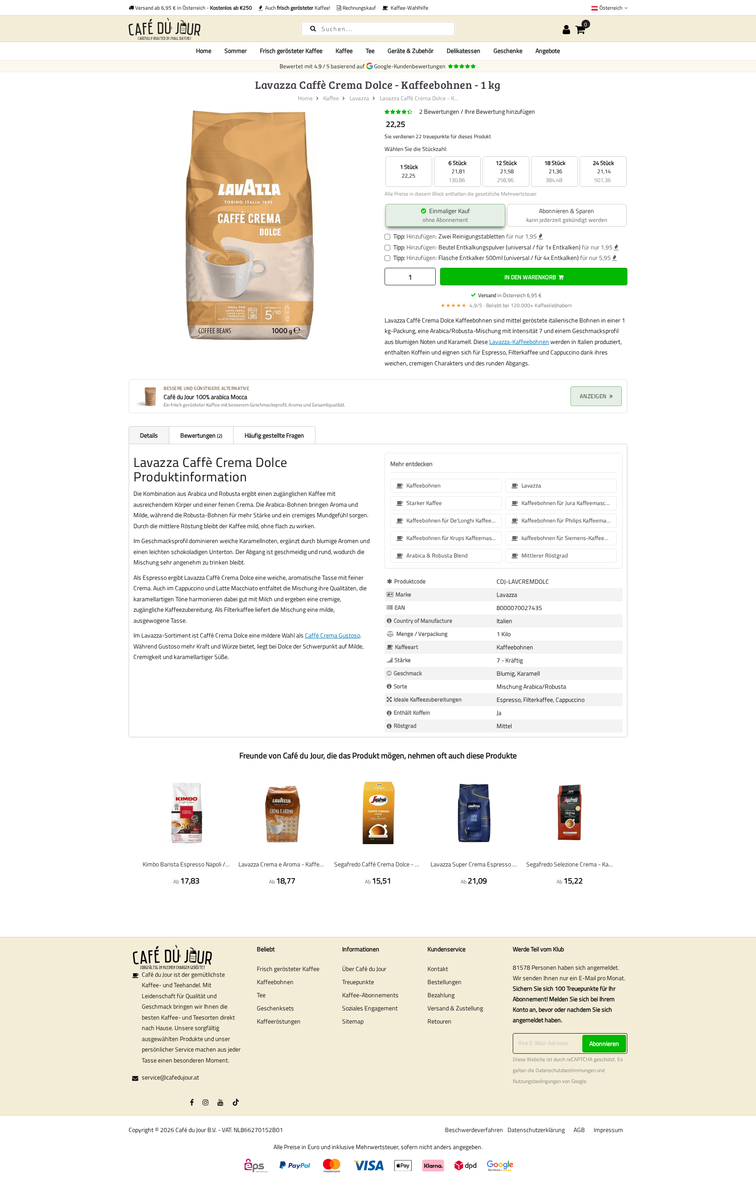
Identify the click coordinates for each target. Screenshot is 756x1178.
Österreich (610, 8)
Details (149, 435)
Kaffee (331, 98)
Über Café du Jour (364, 968)
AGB (579, 1129)
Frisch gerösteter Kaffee (288, 968)
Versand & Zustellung (455, 1008)
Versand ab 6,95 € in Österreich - (193, 8)
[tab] (149, 435)
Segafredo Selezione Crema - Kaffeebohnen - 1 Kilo (569, 864)
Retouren (439, 1021)
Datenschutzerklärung (536, 1129)
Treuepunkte (358, 981)
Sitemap (353, 1021)
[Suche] (313, 28)
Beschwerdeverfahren (474, 1129)
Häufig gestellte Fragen (274, 435)
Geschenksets (275, 1008)
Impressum (608, 1129)
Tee (261, 994)
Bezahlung (441, 994)
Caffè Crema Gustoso (332, 635)
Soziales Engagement (370, 1008)
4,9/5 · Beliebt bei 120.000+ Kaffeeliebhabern (506, 305)
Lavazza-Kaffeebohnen (519, 341)
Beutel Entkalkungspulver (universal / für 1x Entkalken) (509, 247)
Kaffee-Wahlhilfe (408, 8)
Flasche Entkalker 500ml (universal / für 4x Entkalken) (508, 257)
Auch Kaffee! (296, 8)
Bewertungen (200, 435)
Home (203, 50)
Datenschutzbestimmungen (565, 1070)
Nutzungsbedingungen (537, 1081)
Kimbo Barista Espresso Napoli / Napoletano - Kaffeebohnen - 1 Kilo (186, 864)
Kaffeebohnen (275, 981)
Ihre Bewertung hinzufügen (500, 111)
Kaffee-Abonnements (370, 994)
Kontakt (437, 968)
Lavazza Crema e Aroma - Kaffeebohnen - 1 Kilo (282, 864)
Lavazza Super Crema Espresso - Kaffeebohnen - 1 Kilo (474, 864)
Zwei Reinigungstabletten (471, 236)
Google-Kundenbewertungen (411, 66)
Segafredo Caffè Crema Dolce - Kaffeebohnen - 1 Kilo (377, 864)
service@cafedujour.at (170, 1077)
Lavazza (359, 98)
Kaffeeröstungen (279, 1021)
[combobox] (378, 29)
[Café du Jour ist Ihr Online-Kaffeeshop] (207, 29)
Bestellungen (444, 981)
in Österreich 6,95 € (510, 295)
